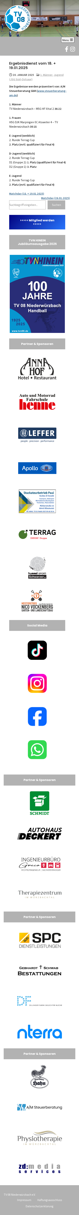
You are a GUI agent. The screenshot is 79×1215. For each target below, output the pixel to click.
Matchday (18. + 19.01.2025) (26, 194)
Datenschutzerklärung (39, 1206)
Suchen (56, 205)
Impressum (24, 1200)
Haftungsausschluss (49, 1200)
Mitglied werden (41, 220)
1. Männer (46, 75)
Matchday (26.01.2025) (55, 198)
